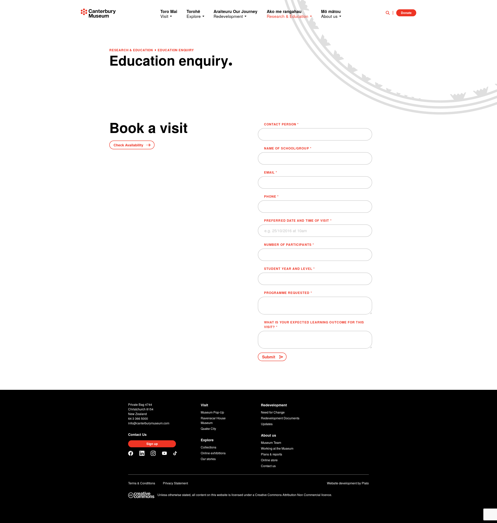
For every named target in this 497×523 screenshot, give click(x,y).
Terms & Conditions (141, 483)
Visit (204, 404)
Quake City (208, 428)
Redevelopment (274, 404)
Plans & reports (271, 454)
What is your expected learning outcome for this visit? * (314, 324)
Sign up (152, 443)
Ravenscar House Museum (213, 420)
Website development (342, 483)
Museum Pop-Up (212, 412)
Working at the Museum (277, 448)
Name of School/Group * (287, 148)
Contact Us (137, 434)
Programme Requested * (288, 292)
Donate (406, 12)
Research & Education (131, 50)
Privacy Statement (175, 483)
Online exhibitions (213, 453)
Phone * (271, 196)
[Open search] (389, 13)
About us (268, 435)
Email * (270, 172)
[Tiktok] (175, 453)
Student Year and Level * (289, 268)
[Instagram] (153, 453)
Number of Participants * (289, 244)
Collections (208, 447)
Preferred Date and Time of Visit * (298, 220)
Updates (267, 424)
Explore (207, 439)
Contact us (268, 466)
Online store (269, 460)
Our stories (208, 459)
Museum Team (271, 442)
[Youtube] (164, 453)
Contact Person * (281, 124)
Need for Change (273, 412)
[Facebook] (130, 453)
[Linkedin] (141, 453)
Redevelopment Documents (280, 418)
